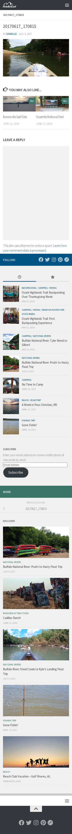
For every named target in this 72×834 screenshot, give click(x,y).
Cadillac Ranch (12, 618)
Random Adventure (53, 309)
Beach (25, 400)
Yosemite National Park (50, 117)
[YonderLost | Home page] (12, 5)
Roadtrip (35, 400)
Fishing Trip (28, 420)
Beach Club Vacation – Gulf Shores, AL (26, 776)
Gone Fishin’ (29, 425)
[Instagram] (53, 259)
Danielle (11, 34)
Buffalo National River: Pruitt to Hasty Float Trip (32, 567)
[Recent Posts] (19, 277)
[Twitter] (47, 259)
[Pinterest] (60, 259)
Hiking (53, 287)
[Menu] (67, 5)
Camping (43, 287)
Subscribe (15, 472)
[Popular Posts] (52, 277)
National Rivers (42, 335)
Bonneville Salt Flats (15, 117)
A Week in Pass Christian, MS (39, 405)
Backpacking (29, 287)
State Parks (28, 313)
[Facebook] (41, 259)
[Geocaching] (66, 259)
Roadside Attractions (16, 613)
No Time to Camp (32, 384)
